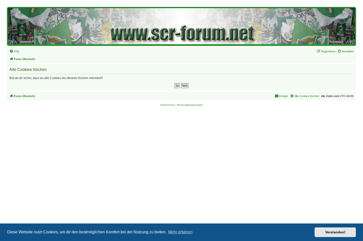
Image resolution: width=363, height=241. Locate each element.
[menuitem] (14, 51)
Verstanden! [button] (335, 232)
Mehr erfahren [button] (180, 232)
